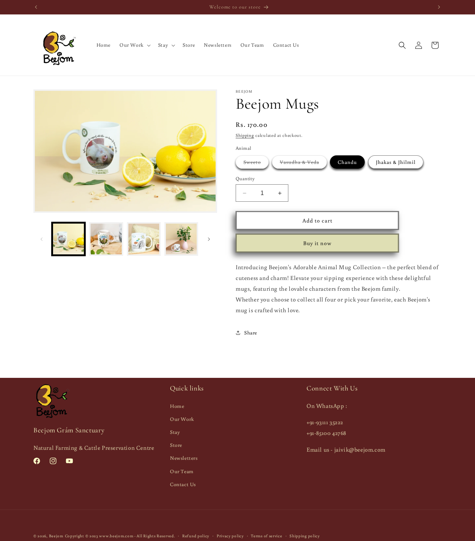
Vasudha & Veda (303, 163)
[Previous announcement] (36, 7)
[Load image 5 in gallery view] (181, 239)
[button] (134, 45)
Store (176, 445)
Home (177, 405)
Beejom (56, 535)
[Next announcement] (439, 7)
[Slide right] (209, 239)
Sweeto (256, 163)
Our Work (182, 418)
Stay (175, 432)
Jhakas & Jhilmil (396, 162)
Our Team (182, 471)
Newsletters (184, 458)
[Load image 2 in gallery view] (106, 239)
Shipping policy (304, 535)
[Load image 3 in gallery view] (144, 239)
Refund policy (195, 535)
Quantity (245, 178)
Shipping (245, 135)
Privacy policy (230, 535)
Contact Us (183, 484)
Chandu (347, 162)
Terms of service (266, 535)
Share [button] (250, 332)
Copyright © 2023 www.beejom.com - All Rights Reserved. (120, 535)
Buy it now (317, 243)
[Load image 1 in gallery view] (68, 239)
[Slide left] (41, 239)
